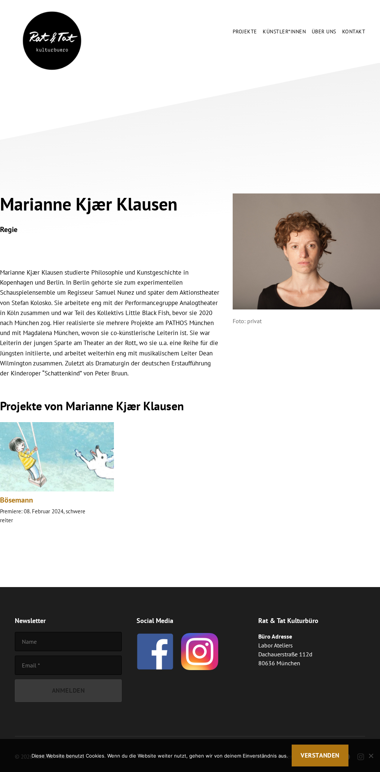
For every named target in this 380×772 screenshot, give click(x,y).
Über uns (324, 32)
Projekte (245, 32)
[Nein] (370, 755)
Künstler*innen (284, 32)
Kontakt (353, 32)
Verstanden (320, 755)
